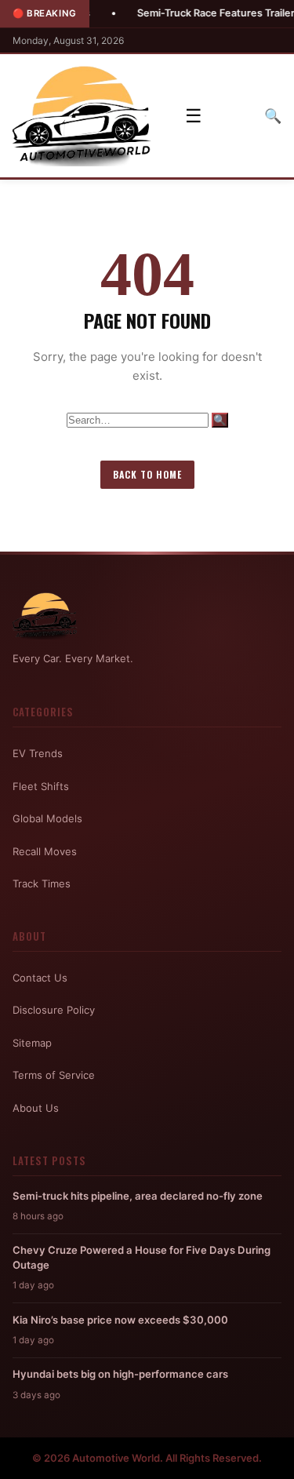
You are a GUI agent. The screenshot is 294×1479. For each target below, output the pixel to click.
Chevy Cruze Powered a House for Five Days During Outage (141, 1257)
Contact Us (40, 977)
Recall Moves (45, 851)
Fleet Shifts (41, 786)
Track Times (42, 883)
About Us (36, 1108)
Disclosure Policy (54, 1010)
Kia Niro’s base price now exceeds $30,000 (120, 1319)
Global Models (47, 818)
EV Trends (38, 753)
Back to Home (147, 474)
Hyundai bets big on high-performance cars (120, 1374)
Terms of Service (54, 1075)
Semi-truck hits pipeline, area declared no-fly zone (138, 1195)
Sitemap (32, 1042)
